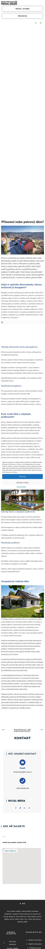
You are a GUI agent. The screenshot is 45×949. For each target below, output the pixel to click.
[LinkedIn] (26, 22)
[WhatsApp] (40, 22)
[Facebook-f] (15, 808)
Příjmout (22, 476)
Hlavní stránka (22, 9)
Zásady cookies (21, 487)
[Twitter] (21, 22)
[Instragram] (35, 22)
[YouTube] (31, 22)
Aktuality (22, 16)
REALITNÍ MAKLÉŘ (9, 2)
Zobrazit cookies (22, 482)
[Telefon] (22, 781)
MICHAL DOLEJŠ (9, 3)
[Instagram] (29, 808)
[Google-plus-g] (24, 808)
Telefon (22, 785)
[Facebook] (16, 22)
